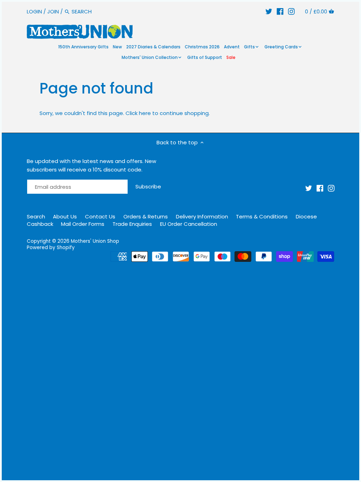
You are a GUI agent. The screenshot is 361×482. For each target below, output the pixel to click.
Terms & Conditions (262, 216)
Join (53, 11)
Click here (138, 113)
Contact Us (100, 216)
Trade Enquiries (132, 224)
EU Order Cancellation (188, 224)
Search (36, 216)
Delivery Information (202, 216)
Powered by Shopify (51, 247)
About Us (65, 216)
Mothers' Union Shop (95, 241)
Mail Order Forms (82, 224)
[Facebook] (280, 11)
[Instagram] (291, 11)
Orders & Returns (145, 216)
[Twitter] (268, 11)
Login (34, 11)
